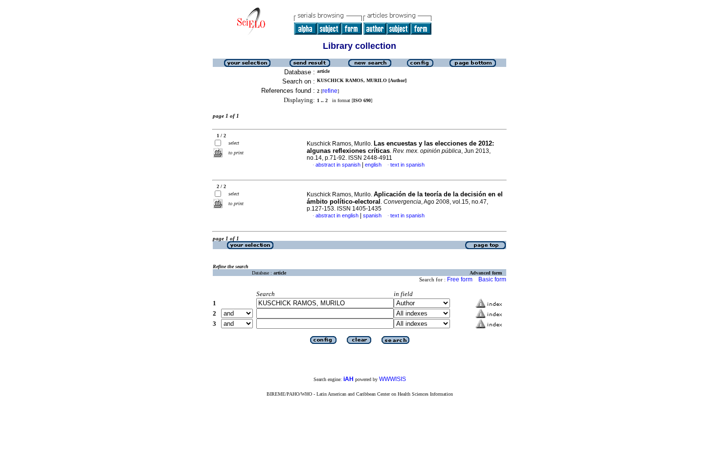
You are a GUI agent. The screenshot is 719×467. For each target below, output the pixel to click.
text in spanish (407, 165)
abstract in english (337, 215)
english (373, 165)
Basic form (492, 279)
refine (329, 90)
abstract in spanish (337, 165)
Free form (459, 279)
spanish (372, 215)
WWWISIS (392, 379)
